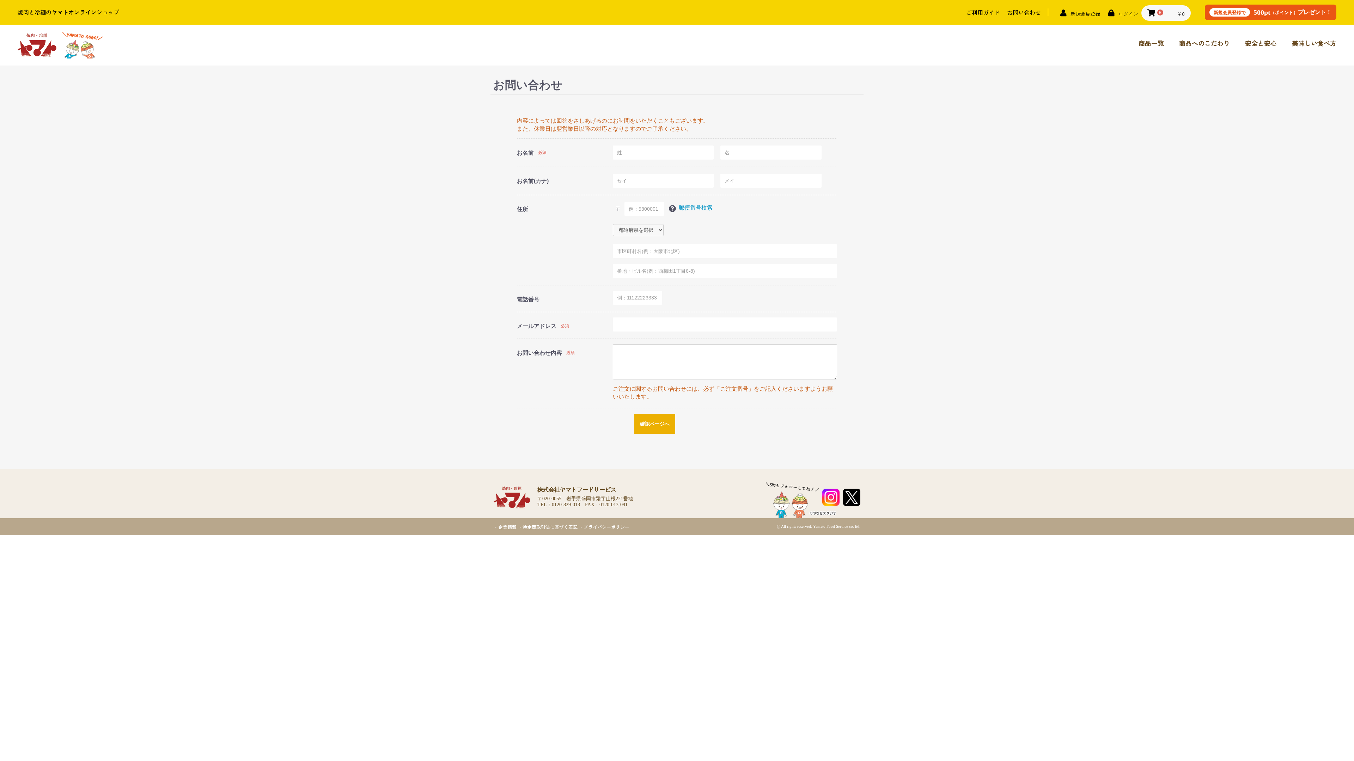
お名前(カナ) (533, 181)
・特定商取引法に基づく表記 (548, 527)
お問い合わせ (1024, 12)
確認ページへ (655, 424)
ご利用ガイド (983, 12)
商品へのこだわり (1204, 43)
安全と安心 (1261, 43)
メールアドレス (536, 326)
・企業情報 (505, 527)
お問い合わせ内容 (539, 353)
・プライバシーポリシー (604, 527)
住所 (522, 209)
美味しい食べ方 (1314, 43)
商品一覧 (1151, 43)
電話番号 (528, 299)
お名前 (525, 153)
